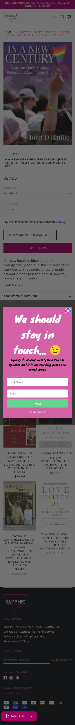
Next (37, 403)
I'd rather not (37, 412)
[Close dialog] (68, 311)
